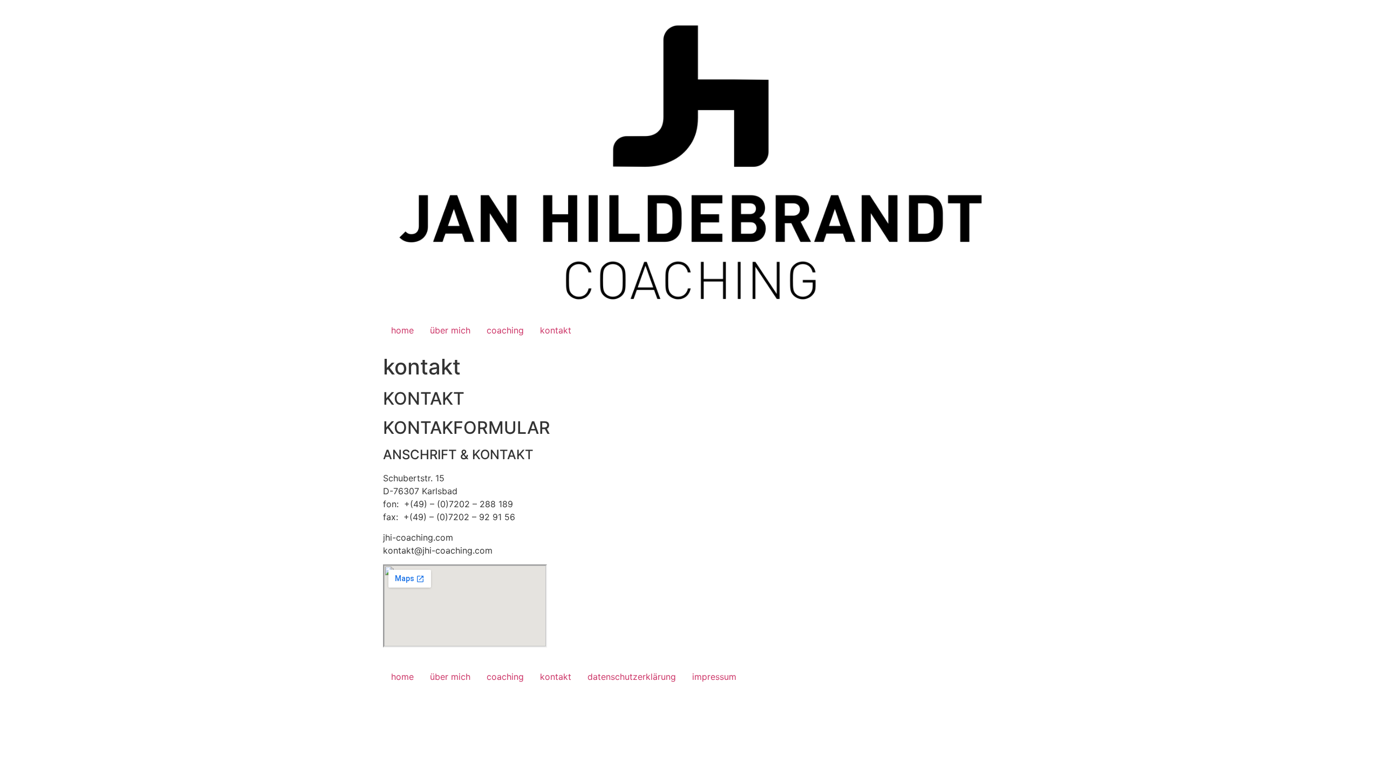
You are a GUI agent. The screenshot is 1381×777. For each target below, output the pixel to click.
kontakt (555, 330)
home (402, 330)
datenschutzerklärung (631, 676)
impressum (714, 676)
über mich (450, 330)
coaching (505, 330)
